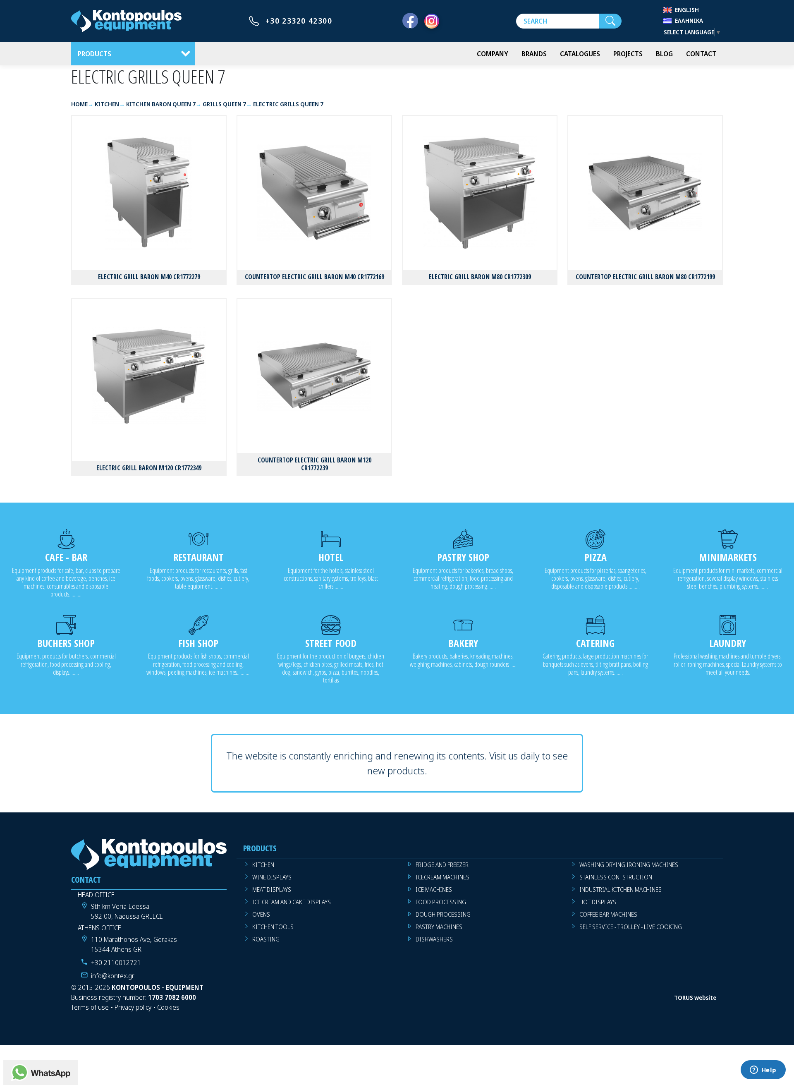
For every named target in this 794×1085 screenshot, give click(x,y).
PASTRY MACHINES (439, 927)
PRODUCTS (94, 53)
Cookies (168, 1007)
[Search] (610, 21)
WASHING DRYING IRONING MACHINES (628, 865)
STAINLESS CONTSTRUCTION (615, 877)
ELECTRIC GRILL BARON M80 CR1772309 (480, 276)
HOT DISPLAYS (597, 902)
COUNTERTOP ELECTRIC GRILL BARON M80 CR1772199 (645, 276)
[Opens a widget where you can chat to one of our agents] (763, 1070)
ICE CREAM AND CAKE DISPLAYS (291, 902)
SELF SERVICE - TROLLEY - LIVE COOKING (630, 927)
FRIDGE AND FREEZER (442, 865)
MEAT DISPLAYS (271, 889)
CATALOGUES (580, 53)
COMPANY (492, 53)
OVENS (261, 914)
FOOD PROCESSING (441, 902)
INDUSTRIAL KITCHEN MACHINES (620, 889)
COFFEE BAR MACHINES (608, 914)
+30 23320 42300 (298, 20)
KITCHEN (263, 865)
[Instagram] (431, 21)
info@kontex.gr (112, 975)
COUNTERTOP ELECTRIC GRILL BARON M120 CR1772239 (314, 463)
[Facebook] (410, 21)
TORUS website (695, 997)
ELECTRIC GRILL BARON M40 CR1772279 (149, 276)
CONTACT (701, 53)
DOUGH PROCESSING (443, 914)
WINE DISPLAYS (272, 877)
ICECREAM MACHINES (442, 877)
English (687, 10)
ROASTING (266, 939)
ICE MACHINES (434, 889)
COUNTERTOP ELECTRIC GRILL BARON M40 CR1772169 (314, 276)
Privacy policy (133, 1007)
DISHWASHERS (434, 939)
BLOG (664, 53)
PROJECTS (628, 53)
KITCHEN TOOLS (273, 927)
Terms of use (90, 1007)
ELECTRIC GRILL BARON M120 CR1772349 (148, 467)
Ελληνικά (689, 20)
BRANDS (534, 53)
